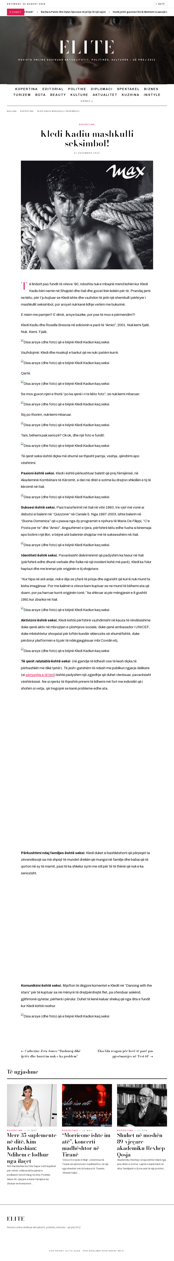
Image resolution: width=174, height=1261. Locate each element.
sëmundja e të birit (39, 675)
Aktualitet (105, 95)
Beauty (58, 95)
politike (77, 89)
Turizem (22, 95)
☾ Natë (160, 4)
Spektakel (128, 89)
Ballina (12, 111)
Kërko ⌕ (87, 101)
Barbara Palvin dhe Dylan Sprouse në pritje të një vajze (54, 12)
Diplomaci (102, 89)
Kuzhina (131, 95)
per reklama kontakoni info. (104, 1251)
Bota (40, 95)
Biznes (151, 89)
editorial (53, 89)
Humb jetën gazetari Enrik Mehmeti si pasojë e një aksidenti (128, 12)
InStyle (152, 95)
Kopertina (26, 89)
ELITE (87, 47)
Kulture (79, 95)
